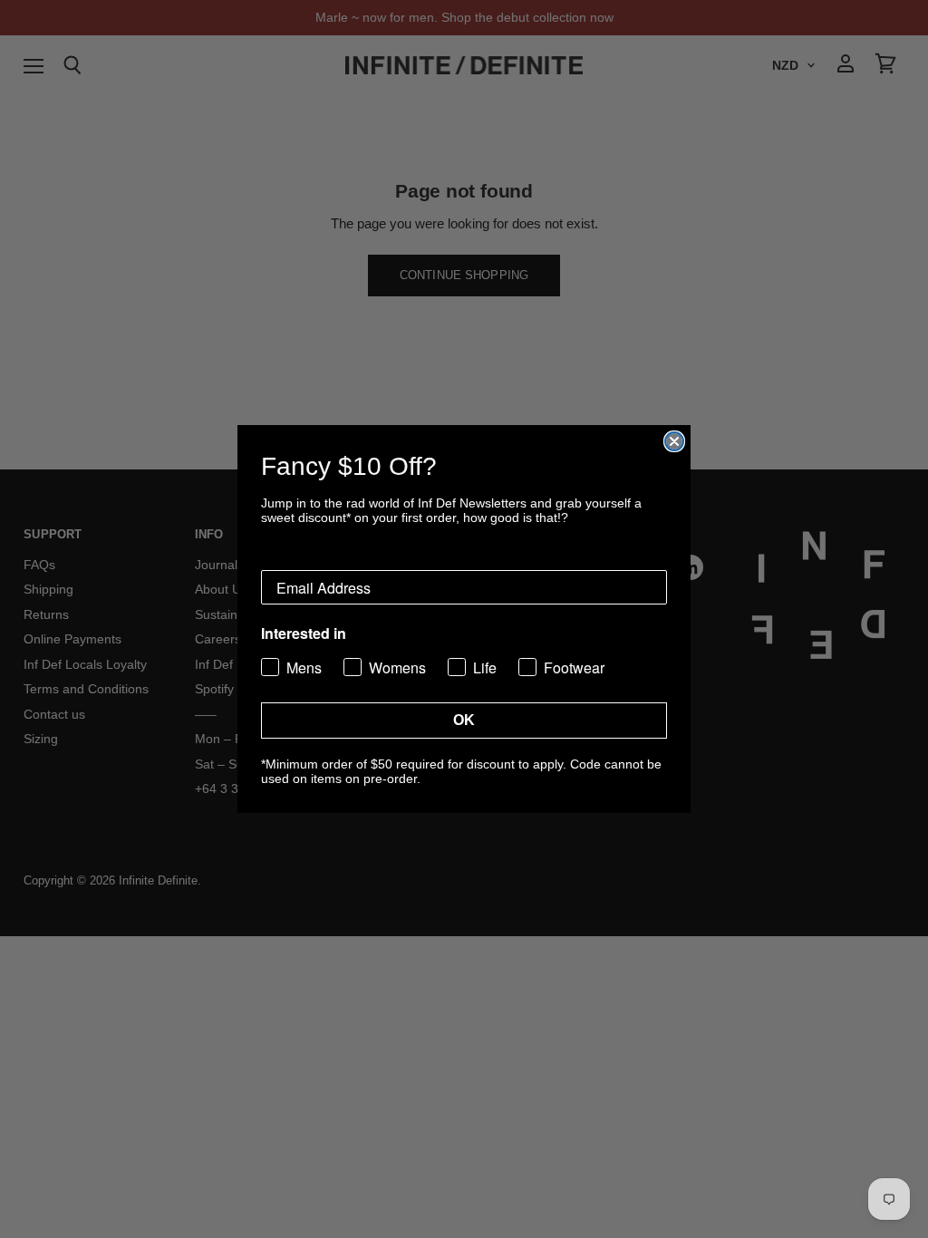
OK (464, 720)
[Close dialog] (674, 441)
